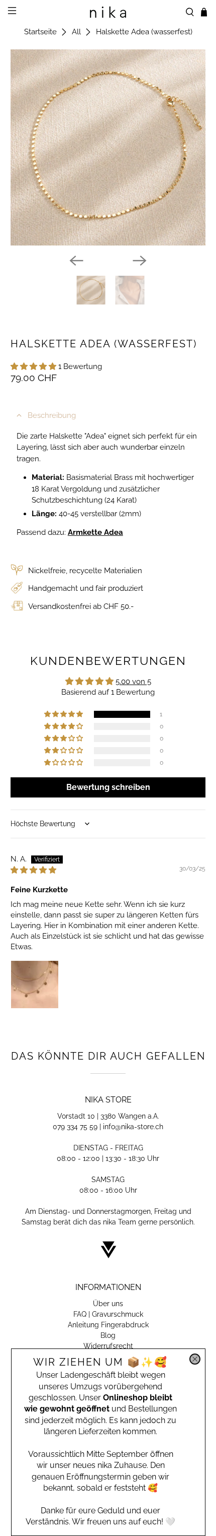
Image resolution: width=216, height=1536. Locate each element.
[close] (195, 1359)
